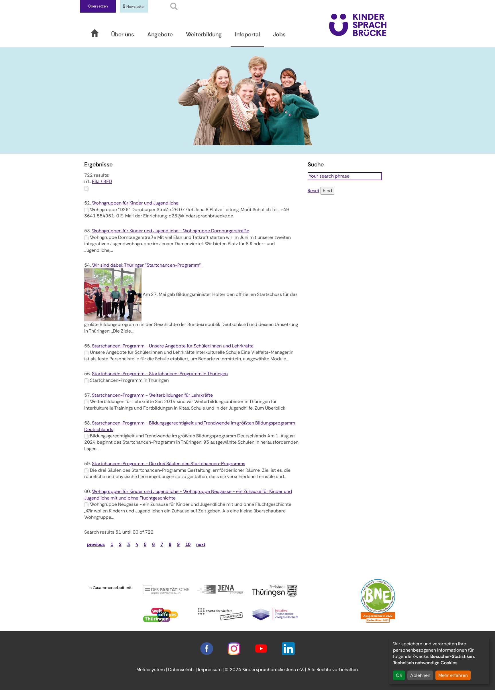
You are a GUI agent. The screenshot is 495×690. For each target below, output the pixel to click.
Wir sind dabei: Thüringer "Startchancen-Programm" (147, 265)
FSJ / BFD (102, 181)
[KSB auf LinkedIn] (288, 648)
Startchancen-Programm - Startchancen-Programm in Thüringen (160, 374)
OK (399, 675)
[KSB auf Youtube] (261, 648)
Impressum (209, 670)
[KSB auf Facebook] (206, 648)
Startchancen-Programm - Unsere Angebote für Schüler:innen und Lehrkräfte (173, 346)
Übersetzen (98, 6)
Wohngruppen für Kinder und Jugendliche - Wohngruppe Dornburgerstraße (170, 231)
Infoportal (247, 34)
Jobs (279, 34)
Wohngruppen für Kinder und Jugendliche (135, 203)
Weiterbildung (204, 34)
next (200, 544)
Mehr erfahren (453, 675)
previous (96, 544)
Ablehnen (420, 675)
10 (187, 544)
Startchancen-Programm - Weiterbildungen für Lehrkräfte (152, 395)
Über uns (122, 34)
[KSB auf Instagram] (234, 648)
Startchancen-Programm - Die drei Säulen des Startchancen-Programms (168, 464)
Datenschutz (181, 670)
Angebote (160, 34)
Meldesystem (150, 670)
